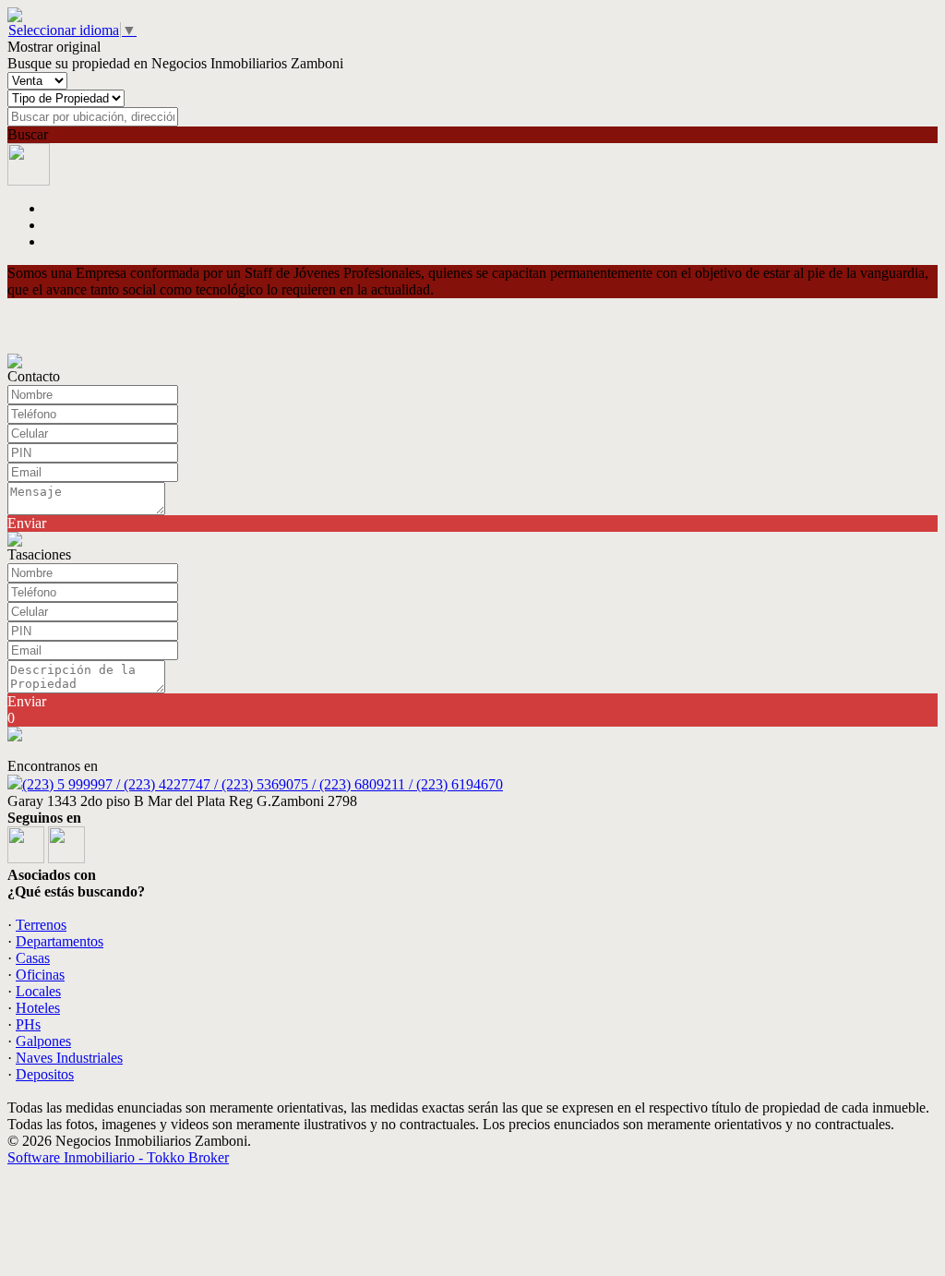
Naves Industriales (69, 1057)
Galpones (43, 1041)
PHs (28, 1024)
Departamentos (59, 941)
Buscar (27, 134)
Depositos (45, 1074)
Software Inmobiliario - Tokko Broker (118, 1157)
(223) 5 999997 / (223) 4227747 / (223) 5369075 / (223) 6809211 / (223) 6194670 (262, 784)
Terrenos (41, 925)
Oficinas (40, 974)
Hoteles (38, 1008)
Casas (33, 958)
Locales (38, 991)
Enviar (26, 523)
